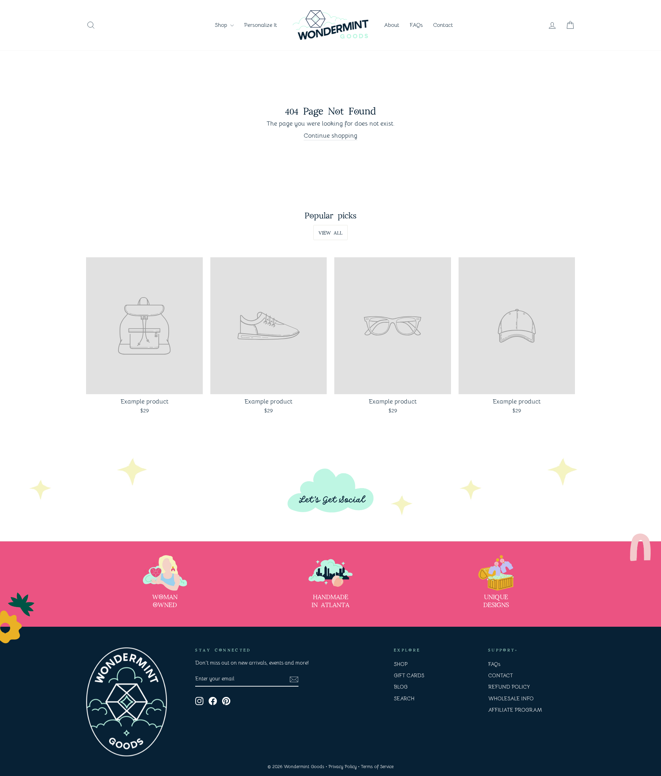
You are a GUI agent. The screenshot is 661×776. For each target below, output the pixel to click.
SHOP (401, 664)
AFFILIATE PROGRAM (515, 710)
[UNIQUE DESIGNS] (496, 573)
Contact (443, 25)
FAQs (416, 25)
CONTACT (500, 675)
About (391, 25)
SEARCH (404, 698)
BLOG (401, 686)
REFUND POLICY (509, 686)
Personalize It (260, 25)
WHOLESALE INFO (511, 698)
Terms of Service (377, 766)
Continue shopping (330, 135)
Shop (222, 25)
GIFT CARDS (409, 675)
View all (330, 232)
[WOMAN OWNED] (165, 573)
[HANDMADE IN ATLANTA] (330, 573)
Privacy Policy (342, 766)
